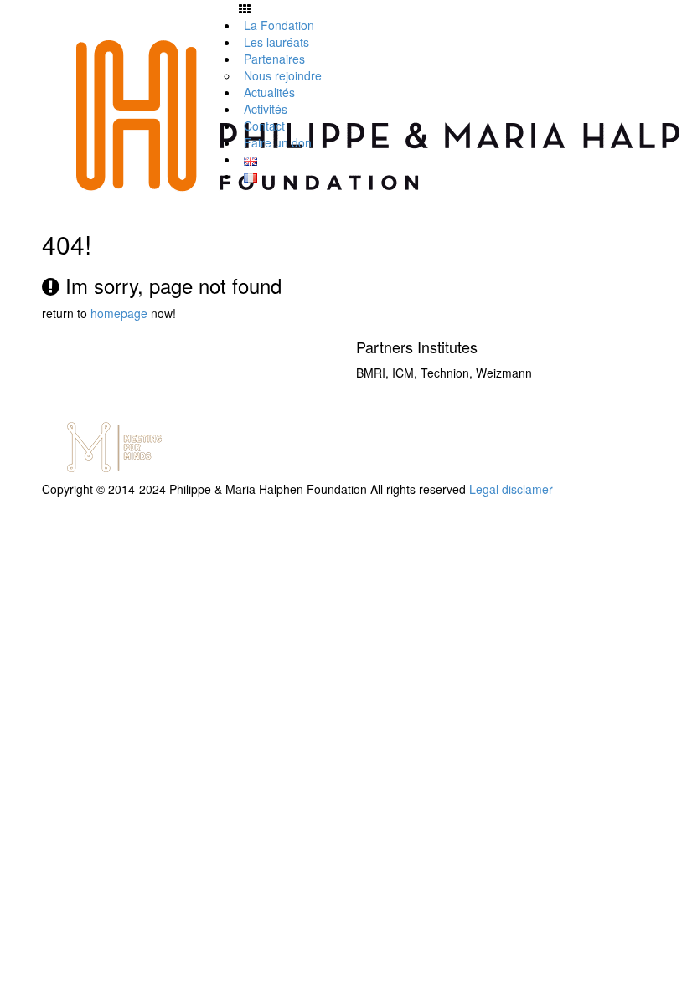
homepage (118, 313)
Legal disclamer (511, 489)
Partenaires (274, 58)
